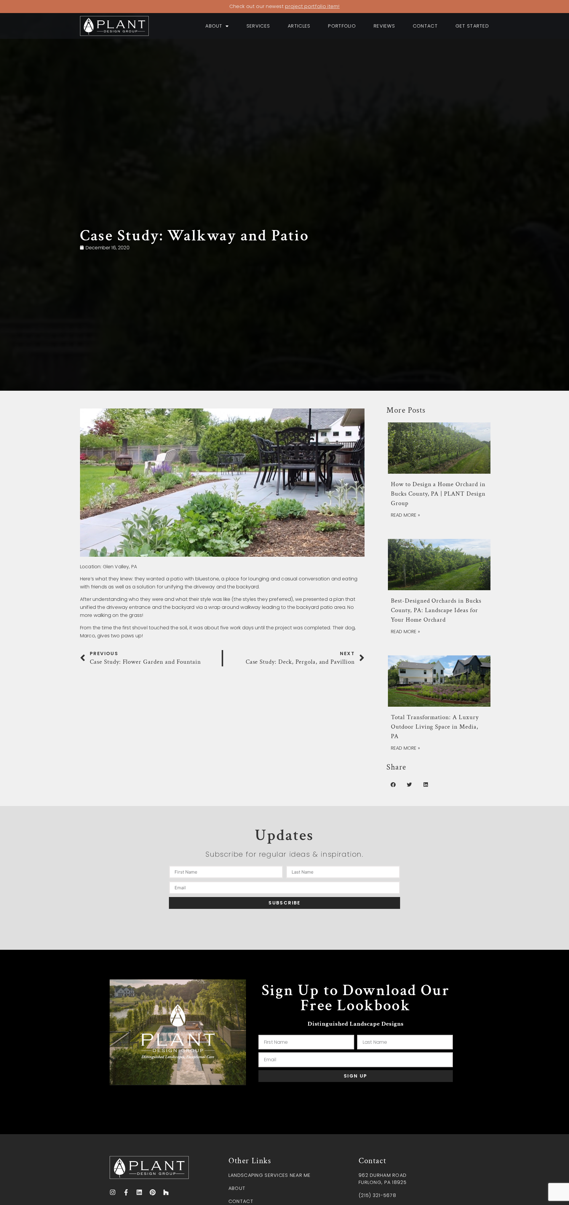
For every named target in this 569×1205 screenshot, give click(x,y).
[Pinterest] (152, 1193)
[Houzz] (166, 1193)
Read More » (405, 515)
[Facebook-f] (126, 1193)
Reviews (384, 26)
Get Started (472, 26)
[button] (393, 784)
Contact (425, 26)
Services (258, 26)
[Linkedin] (139, 1193)
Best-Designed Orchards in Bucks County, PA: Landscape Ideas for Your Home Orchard (436, 610)
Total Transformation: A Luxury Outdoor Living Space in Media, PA (435, 726)
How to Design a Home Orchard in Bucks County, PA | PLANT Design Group (438, 493)
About (213, 26)
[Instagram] (113, 1193)
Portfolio (342, 26)
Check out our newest (284, 6)
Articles (299, 26)
